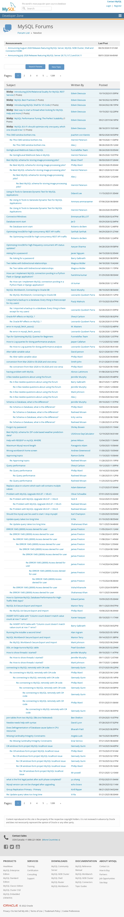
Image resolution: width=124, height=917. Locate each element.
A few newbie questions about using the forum (28, 377)
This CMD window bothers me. (21, 135)
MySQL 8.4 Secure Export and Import (24, 605)
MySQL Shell (56, 878)
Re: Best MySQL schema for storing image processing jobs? (38, 165)
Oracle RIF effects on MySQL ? (20, 316)
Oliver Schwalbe (78, 494)
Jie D (73, 221)
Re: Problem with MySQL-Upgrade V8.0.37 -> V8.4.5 (34, 499)
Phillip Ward (77, 165)
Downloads (59, 861)
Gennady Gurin (78, 667)
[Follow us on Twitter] (11, 848)
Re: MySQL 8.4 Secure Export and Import (29, 610)
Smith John (76, 361)
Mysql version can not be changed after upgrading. (30, 784)
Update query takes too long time (22, 519)
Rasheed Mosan (78, 412)
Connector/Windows (16, 216)
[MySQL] (9, 7)
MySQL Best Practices (24, 100)
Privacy (6, 911)
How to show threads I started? (21, 652)
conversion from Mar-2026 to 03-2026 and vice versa (31, 361)
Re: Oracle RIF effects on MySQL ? (25, 321)
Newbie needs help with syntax (21, 722)
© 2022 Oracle (26, 905)
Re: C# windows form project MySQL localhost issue (34, 751)
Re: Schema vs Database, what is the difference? (32, 407)
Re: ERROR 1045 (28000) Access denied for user (32, 534)
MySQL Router (57, 882)
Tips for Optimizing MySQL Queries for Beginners (29, 336)
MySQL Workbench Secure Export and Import (28, 637)
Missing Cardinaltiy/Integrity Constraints (25, 736)
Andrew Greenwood (80, 450)
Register (118, 6)
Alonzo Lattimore (79, 371)
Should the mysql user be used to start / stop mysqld (31, 514)
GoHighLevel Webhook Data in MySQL (24, 150)
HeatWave (8, 866)
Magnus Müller (78, 263)
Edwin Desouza (78, 93)
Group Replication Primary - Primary (23, 789)
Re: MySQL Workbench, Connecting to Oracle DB (33, 295)
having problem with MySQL (20, 371)
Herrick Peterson (79, 140)
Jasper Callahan (78, 341)
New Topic (56, 67)
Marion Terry (77, 605)
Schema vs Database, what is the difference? (27, 402)
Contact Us (104, 866)
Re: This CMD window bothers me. (26, 140)
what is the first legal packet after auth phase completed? (33, 779)
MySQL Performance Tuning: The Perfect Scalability (38, 118)
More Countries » (51, 839)
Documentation (86, 861)
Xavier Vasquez (78, 617)
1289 (52, 75)
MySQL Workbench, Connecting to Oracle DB (27, 290)
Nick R (74, 499)
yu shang (75, 779)
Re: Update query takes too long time (27, 524)
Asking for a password (16, 253)
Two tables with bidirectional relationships (26, 263)
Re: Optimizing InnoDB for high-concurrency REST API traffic (38, 236)
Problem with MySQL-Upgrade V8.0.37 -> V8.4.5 (28, 494)
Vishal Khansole (78, 587)
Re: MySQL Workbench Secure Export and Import (33, 642)
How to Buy (104, 870)
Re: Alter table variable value (23, 356)
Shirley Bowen (78, 427)
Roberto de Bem (79, 226)
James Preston (78, 529)
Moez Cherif (77, 160)
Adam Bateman (78, 487)
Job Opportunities (107, 878)
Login (108, 6)
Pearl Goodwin (78, 647)
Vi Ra (73, 519)
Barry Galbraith (78, 258)
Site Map (103, 882)
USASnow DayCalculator (82, 433)
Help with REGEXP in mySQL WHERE (23, 440)
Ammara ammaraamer (82, 201)
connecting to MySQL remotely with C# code (27, 667)
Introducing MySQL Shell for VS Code (32, 105)
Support (30, 878)
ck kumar (75, 283)
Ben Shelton (77, 717)
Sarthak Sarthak (78, 231)
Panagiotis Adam (79, 445)
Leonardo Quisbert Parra (83, 295)
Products (9, 861)
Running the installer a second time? (23, 632)
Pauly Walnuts (78, 301)
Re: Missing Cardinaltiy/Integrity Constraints (31, 741)
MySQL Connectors (84, 882)
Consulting (32, 874)
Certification (32, 870)
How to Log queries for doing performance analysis (30, 341)
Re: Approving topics (19, 460)
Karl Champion (78, 514)
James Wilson (77, 440)
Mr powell (76, 772)
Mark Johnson (77, 392)
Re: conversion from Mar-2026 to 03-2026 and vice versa (36, 366)
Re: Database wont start (21, 226)
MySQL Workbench (59, 886)
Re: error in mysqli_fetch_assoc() (25, 331)
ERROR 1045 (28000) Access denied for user (26, 529)
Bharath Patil (77, 729)
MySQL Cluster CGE (12, 890)
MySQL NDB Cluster (60, 874)
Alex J (73, 145)
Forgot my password (16, 427)
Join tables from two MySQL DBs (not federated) (29, 717)
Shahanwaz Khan (79, 524)
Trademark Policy (52, 911)
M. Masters (76, 326)
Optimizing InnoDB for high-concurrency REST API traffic (33, 231)
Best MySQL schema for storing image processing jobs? (32, 160)
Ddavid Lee (76, 193)
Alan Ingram (77, 632)
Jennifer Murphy (79, 377)
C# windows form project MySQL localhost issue (29, 746)
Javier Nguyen (77, 253)
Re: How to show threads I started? (26, 657)
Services (32, 861)
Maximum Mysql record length (21, 445)
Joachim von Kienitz (80, 135)
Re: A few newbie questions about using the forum (34, 382)
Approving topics (14, 455)
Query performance (15, 465)
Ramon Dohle (77, 455)
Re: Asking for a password (22, 258)
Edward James (77, 599)
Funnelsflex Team (79, 150)
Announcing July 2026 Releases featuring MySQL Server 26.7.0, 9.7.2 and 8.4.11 (45, 55)
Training (31, 866)
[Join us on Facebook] (5, 848)
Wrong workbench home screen (21, 450)
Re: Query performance (21, 470)
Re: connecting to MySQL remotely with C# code (33, 672)
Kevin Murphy (78, 290)
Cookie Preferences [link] (71, 911)
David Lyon (76, 722)
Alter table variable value (18, 351)
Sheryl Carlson (78, 316)
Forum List (24, 32)
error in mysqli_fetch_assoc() (20, 326)
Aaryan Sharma (78, 246)
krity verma (76, 417)
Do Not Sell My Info (19, 911)
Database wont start (16, 221)
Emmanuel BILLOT (80, 216)
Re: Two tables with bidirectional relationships (31, 268)
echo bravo (76, 784)
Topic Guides (81, 886)
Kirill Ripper (76, 789)
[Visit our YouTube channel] (17, 848)
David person (77, 351)
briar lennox (77, 741)
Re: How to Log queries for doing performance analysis (36, 346)
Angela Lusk (77, 736)
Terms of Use (36, 911)
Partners (103, 874)
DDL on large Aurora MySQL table (22, 647)
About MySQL (108, 861)
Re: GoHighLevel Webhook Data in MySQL (30, 155)
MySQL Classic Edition (13, 886)
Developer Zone (12, 16)
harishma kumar (79, 275)
